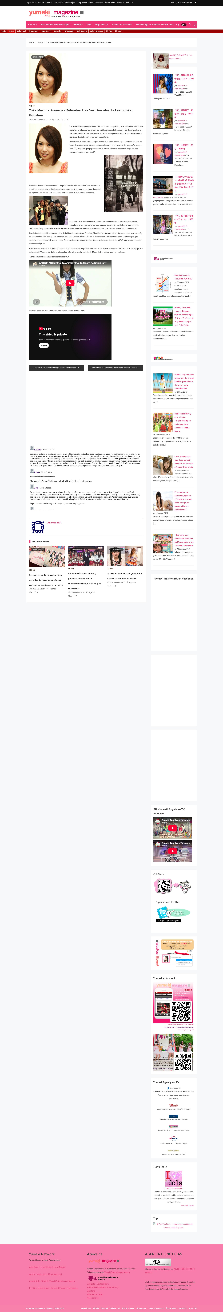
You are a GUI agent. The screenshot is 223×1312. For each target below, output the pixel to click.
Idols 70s (129, 3)
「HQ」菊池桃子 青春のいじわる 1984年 (183, 113)
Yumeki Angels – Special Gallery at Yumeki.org (157, 24)
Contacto (32, 24)
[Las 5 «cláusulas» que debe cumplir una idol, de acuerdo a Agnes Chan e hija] (163, 465)
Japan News (31, 3)
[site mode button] (183, 24)
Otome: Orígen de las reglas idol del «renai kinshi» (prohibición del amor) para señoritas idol (184, 381)
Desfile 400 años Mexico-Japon (55, 24)
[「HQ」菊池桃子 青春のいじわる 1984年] (163, 119)
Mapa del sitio (101, 24)
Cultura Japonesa (96, 3)
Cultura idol (58, 3)
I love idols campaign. (174, 1188)
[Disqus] (86, 406)
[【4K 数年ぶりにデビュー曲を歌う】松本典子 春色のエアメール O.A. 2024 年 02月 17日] (163, 185)
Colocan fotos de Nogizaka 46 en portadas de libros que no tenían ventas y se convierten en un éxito (46, 580)
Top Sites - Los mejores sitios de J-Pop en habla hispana (53, 1288)
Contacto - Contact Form (98, 1284)
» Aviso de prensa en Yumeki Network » (181, 1024)
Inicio (88, 24)
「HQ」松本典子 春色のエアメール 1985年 (183, 219)
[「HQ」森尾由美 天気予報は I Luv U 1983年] (163, 83)
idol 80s (118, 31)
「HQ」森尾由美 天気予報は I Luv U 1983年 (184, 78)
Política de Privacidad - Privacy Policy (102, 1287)
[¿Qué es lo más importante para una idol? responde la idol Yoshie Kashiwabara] (163, 543)
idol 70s (109, 31)
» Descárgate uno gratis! (186, 1030)
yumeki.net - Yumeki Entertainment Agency (47, 1267)
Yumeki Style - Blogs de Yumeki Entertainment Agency (52, 1281)
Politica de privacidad (122, 24)
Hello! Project (70, 3)
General (49, 3)
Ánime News (110, 3)
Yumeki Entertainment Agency (117, 1272)
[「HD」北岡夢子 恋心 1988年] (163, 154)
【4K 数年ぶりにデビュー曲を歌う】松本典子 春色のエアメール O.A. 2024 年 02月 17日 (184, 184)
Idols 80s (120, 3)
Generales (58, 31)
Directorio (78, 24)
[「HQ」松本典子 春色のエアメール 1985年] (163, 224)
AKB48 (41, 3)
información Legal (94, 1294)
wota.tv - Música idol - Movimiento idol (45, 1274)
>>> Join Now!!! (187, 1206)
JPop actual (82, 3)
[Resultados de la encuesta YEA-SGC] (163, 284)
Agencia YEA (57, 120)
